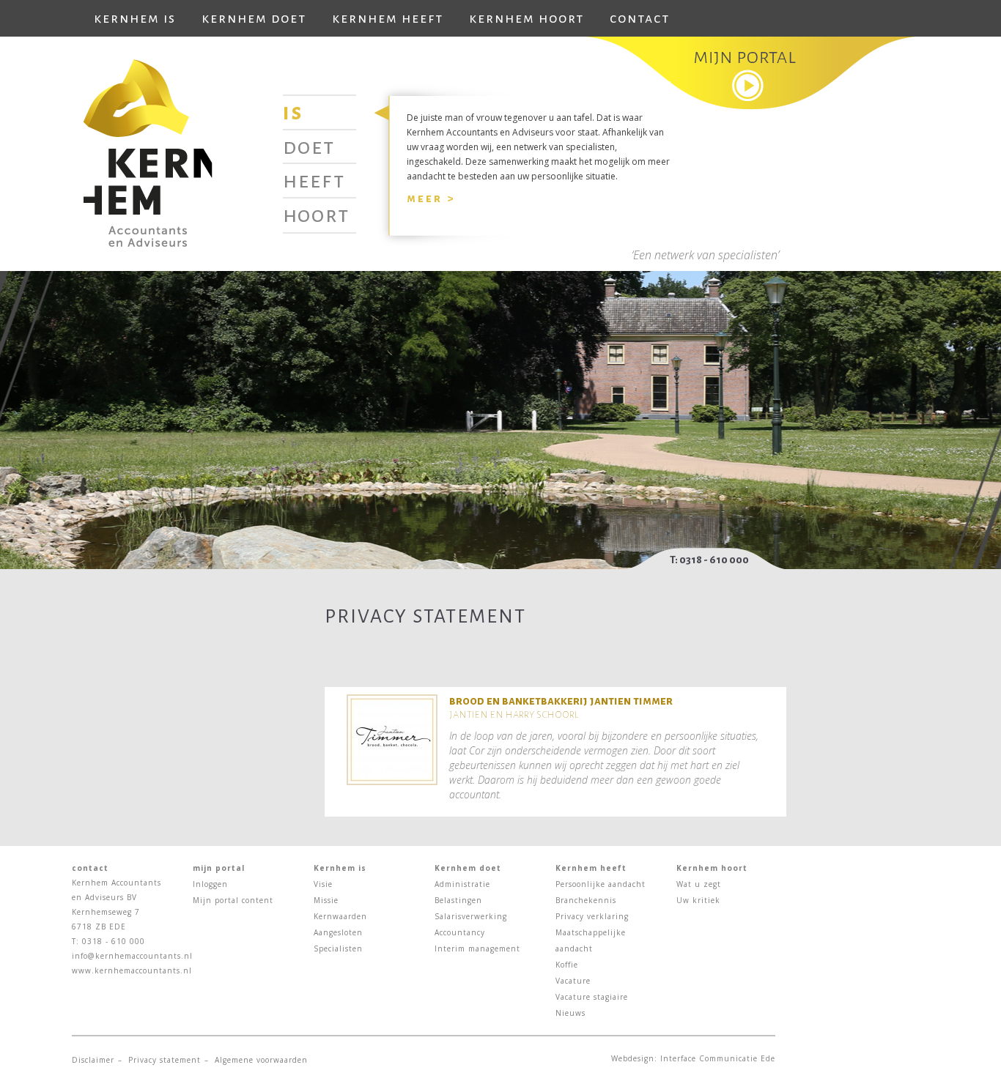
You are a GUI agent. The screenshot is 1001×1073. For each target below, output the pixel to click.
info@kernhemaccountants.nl (132, 956)
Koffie (566, 964)
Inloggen (210, 884)
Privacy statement (164, 1060)
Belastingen (458, 900)
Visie (323, 884)
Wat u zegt (698, 884)
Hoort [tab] (316, 214)
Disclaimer (93, 1060)
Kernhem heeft (387, 18)
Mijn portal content (233, 900)
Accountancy (460, 932)
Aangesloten (338, 932)
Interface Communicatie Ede (717, 1058)
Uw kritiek (698, 900)
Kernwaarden (340, 916)
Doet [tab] (309, 146)
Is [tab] (293, 112)
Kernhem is (135, 18)
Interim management (477, 948)
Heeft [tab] (314, 180)
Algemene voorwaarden (261, 1060)
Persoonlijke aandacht (600, 884)
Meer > (431, 198)
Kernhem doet (254, 18)
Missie (326, 900)
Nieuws (570, 1013)
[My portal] (750, 73)
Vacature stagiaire (591, 997)
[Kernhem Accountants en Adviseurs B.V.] (148, 151)
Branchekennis (585, 900)
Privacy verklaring (592, 916)
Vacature (573, 981)
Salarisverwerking (471, 916)
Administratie (462, 884)
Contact (640, 18)
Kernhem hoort (526, 18)
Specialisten (338, 948)
